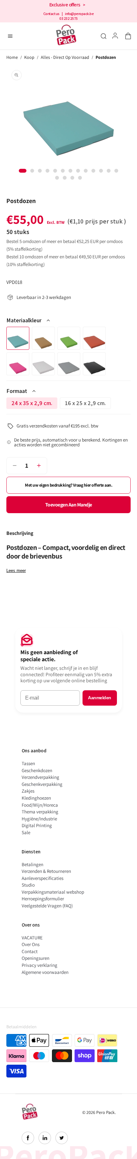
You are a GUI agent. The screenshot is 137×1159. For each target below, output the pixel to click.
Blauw (17, 338)
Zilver (68, 363)
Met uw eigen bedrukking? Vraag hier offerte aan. (68, 485)
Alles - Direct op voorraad (65, 57)
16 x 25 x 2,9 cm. (88, 404)
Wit (43, 363)
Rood (94, 338)
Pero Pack (105, 1112)
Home (12, 57)
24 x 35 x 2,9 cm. (34, 404)
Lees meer (16, 570)
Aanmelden (99, 697)
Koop (29, 57)
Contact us (51, 14)
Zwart (94, 363)
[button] (127, 36)
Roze (17, 363)
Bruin (43, 338)
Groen (68, 338)
